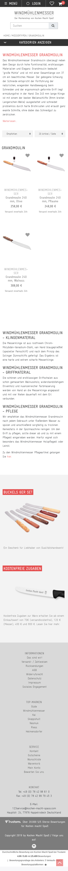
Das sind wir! (34, 657)
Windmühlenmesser (34, 710)
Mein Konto (34, 767)
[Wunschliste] (52, 4)
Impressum (34, 682)
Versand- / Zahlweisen (34, 661)
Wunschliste (34, 759)
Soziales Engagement (34, 686)
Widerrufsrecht (34, 674)
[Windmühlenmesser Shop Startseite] (6, 35)
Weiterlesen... (10, 121)
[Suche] (53, 26)
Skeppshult (34, 719)
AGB (34, 670)
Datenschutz (34, 678)
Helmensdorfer (34, 731)
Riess (34, 727)
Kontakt (34, 751)
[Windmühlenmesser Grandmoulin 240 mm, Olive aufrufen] (17, 154)
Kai (34, 714)
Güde (34, 706)
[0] (58, 4)
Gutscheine (34, 755)
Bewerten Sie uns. (34, 772)
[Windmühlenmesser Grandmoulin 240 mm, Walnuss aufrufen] (17, 233)
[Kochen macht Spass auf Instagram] (34, 846)
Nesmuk (34, 723)
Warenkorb (34, 763)
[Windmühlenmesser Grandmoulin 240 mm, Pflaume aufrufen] (51, 154)
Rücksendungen (34, 666)
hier (9, 456)
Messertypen (19, 35)
